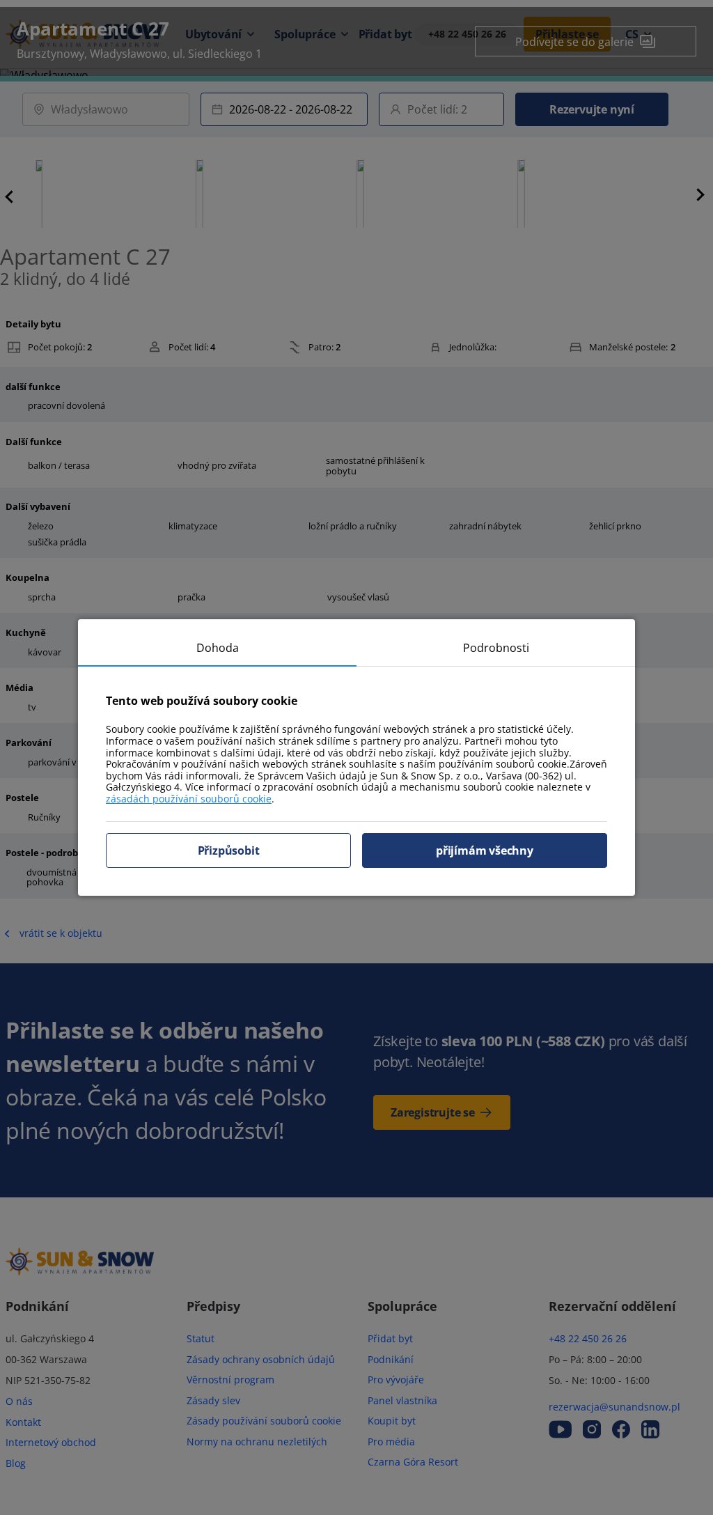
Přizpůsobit (229, 850)
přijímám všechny (484, 850)
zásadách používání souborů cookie (189, 798)
